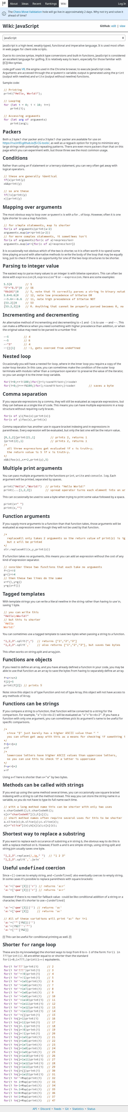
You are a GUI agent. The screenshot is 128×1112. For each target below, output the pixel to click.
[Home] (4, 3)
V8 (23, 69)
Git (67, 1109)
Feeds (57, 1109)
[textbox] (64, 106)
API (35, 1109)
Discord (45, 1109)
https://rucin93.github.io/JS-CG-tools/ (26, 143)
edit (113, 26)
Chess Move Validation (27, 12)
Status (91, 1109)
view (122, 26)
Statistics (78, 1109)
